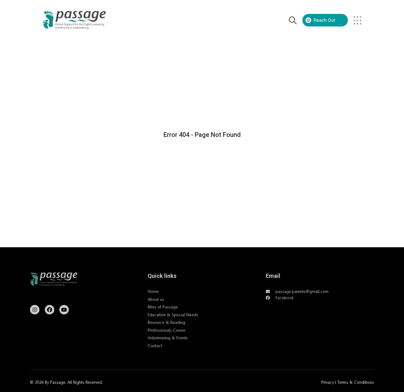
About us (156, 299)
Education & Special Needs (173, 314)
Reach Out (324, 20)
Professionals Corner (166, 330)
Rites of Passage (163, 306)
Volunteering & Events (168, 337)
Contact (155, 345)
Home (153, 291)
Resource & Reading (166, 322)
